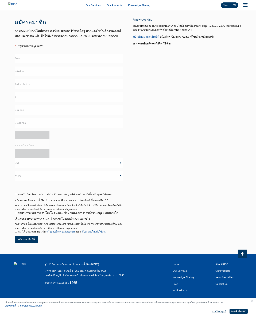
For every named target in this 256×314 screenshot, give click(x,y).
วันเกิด (27, 145)
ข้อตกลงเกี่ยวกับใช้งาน (94, 231)
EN (234, 5)
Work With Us (180, 290)
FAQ (175, 283)
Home (176, 264)
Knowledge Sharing (139, 5)
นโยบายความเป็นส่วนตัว (31, 305)
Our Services (93, 5)
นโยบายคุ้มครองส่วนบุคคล (60, 231)
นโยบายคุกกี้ (10, 305)
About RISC (221, 264)
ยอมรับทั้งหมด (238, 311)
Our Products (114, 5)
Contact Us (221, 283)
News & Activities (224, 277)
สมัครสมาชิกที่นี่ (26, 239)
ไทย (226, 5)
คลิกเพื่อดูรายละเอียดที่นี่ (146, 36)
